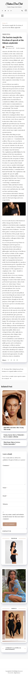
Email (5, 496)
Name (5, 487)
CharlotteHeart (9, 46)
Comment (6, 465)
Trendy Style (6, 34)
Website (5, 504)
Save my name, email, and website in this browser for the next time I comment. (13, 517)
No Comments (21, 48)
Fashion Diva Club (14, 4)
